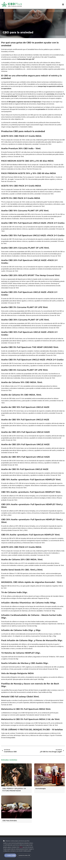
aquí (20, 847)
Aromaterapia (40, 788)
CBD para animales (9, 821)
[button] (63, 4)
